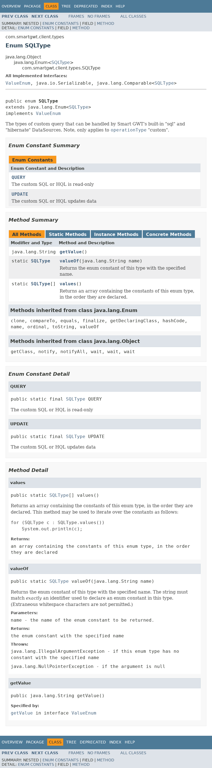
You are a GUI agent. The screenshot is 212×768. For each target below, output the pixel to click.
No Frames (99, 16)
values (68, 283)
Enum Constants (61, 23)
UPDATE (20, 194)
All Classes (133, 16)
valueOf (69, 261)
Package (32, 6)
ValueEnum (18, 83)
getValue (71, 251)
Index (106, 6)
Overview (11, 6)
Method (105, 23)
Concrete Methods (169, 234)
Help (120, 6)
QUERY (18, 177)
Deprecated (86, 6)
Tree (66, 6)
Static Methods (68, 234)
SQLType (60, 62)
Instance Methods (116, 234)
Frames (76, 16)
